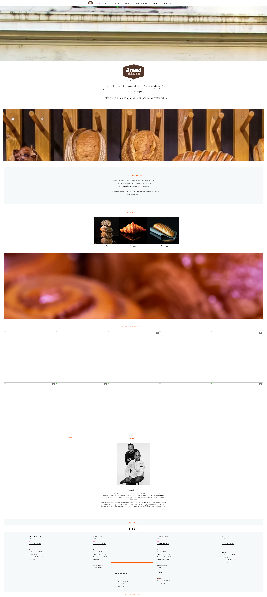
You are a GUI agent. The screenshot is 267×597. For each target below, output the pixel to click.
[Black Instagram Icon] (133, 529)
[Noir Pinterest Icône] (137, 529)
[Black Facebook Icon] (129, 529)
